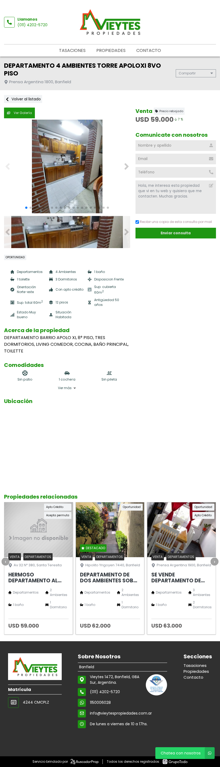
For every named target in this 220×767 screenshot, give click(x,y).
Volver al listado (25, 99)
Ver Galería (22, 113)
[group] (67, 166)
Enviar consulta (175, 232)
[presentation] (5, 561)
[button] (126, 166)
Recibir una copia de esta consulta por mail (176, 221)
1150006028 (100, 702)
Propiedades (111, 50)
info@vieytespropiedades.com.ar (121, 713)
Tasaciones (72, 50)
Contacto (148, 50)
